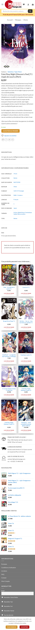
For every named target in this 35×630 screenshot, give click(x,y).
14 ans (15, 173)
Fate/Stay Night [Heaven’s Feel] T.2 (26, 389)
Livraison (4, 571)
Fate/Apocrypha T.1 (26, 355)
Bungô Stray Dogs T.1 (9, 321)
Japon (15, 208)
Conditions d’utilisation (8, 567)
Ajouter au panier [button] (9, 293)
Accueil (10, 20)
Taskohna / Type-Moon (15, 72)
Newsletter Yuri (8, 606)
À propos (4, 564)
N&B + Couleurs (18, 195)
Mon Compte (5, 581)
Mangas (18, 20)
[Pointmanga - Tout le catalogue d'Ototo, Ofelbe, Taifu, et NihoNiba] (13, 4)
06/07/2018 (17, 182)
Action (15, 212)
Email (2, 590)
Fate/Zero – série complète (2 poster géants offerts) (26, 424)
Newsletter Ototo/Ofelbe (11, 597)
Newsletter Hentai (9, 610)
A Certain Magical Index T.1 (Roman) (9, 389)
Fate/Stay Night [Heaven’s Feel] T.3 (9, 423)
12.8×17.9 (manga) (19, 191)
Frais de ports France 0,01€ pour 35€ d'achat (18, 14)
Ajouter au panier (10, 131)
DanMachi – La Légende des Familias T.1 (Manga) (9, 355)
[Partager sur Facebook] (6, 139)
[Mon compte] (28, 4)
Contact (3, 578)
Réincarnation (21, 214)
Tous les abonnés (8, 615)
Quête (15, 214)
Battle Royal (21, 212)
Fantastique (28, 212)
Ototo (25, 20)
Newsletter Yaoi (8, 602)
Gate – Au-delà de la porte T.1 (9, 288)
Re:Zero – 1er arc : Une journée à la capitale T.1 (26, 321)
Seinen (15, 178)
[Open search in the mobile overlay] (16, 11)
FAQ (2, 574)
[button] (2, 4)
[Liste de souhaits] (24, 4)
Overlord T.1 (26, 287)
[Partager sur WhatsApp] (3, 139)
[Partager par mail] (12, 139)
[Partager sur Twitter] (9, 139)
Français (16, 199)
